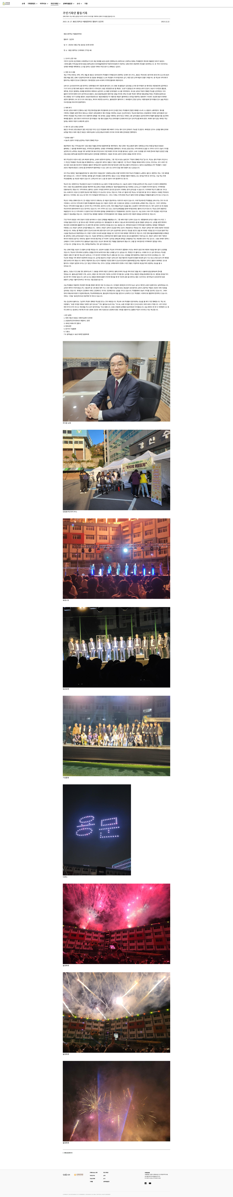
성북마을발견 (106, 1181)
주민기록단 (105, 1172)
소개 (104, 1175)
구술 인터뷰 (92, 1178)
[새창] (66, 1174)
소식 (104, 1178)
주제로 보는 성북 (93, 1172)
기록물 (91, 1181)
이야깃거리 (92, 1175)
